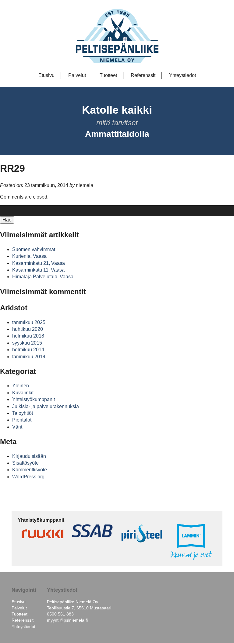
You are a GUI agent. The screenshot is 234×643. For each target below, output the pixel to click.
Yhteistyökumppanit (33, 399)
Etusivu (46, 75)
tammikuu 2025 (28, 322)
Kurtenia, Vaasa (29, 256)
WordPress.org (28, 476)
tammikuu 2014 (28, 356)
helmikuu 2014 (28, 349)
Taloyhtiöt (22, 413)
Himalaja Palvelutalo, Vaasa (42, 276)
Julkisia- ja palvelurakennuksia (45, 406)
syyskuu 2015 (27, 342)
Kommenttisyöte (29, 469)
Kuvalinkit (23, 392)
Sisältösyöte (25, 463)
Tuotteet (108, 75)
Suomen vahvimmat (33, 249)
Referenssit (143, 75)
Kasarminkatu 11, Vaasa (38, 269)
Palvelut (77, 75)
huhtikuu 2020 (27, 329)
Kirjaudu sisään (29, 456)
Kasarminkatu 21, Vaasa (38, 263)
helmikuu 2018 (28, 335)
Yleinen (20, 385)
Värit (17, 426)
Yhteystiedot (182, 75)
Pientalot (21, 419)
